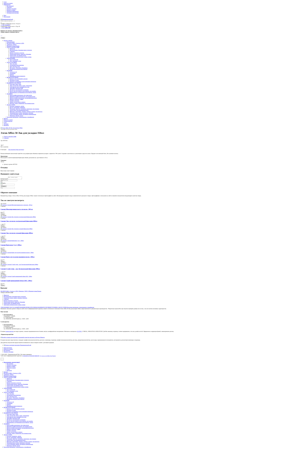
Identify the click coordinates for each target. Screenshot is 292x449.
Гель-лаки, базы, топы (15, 84)
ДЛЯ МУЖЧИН (11, 58)
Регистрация (7, 16)
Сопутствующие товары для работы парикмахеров (23, 114)
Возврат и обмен (11, 10)
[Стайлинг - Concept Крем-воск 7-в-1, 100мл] (12, 240)
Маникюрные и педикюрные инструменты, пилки (23, 92)
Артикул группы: (8, 164)
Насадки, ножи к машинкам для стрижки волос (22, 103)
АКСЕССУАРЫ (11, 104)
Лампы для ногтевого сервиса (17, 102)
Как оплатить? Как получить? (16, 149)
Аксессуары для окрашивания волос (19, 110)
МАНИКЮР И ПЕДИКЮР (14, 83)
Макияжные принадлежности (17, 76)
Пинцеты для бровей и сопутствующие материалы (23, 81)
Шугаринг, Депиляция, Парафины (19, 68)
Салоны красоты (8, 121)
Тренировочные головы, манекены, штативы (21, 113)
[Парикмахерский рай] (7, 19)
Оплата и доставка (11, 8)
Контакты (6, 125)
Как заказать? (10, 6)
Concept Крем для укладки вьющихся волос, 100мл (18, 257)
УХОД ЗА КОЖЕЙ (12, 62)
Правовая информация (12, 11)
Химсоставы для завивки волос (18, 55)
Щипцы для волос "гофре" (17, 99)
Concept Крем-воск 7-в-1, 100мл (11, 245)
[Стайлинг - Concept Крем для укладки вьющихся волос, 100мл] (17, 252)
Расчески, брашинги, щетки (17, 106)
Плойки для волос (14, 100)
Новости (8, 3)
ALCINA (79, 331)
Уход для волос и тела (15, 61)
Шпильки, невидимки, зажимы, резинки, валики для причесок (26, 111)
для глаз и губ (13, 72)
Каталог (8, 40)
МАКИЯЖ (9, 70)
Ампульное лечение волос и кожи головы (20, 57)
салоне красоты (9, 331)
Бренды (6, 118)
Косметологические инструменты (18, 69)
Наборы (12, 74)
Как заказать (7, 350)
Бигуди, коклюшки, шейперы (17, 107)
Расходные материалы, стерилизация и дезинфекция (20, 117)
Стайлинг (12, 51)
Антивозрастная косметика (17, 65)
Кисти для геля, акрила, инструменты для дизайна (23, 91)
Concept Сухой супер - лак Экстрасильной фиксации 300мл (20, 269)
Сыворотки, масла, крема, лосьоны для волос (15, 298)
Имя (2, 180)
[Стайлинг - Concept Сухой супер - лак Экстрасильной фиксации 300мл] (19, 264)
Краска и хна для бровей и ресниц (19, 78)
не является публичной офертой (31, 355)
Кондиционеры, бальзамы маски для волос (21, 50)
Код (2, 181)
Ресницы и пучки (14, 80)
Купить (2, 214)
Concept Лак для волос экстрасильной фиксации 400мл (19, 221)
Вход (5, 15)
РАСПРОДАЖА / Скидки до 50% (15, 43)
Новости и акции (8, 119)
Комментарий (4, 178)
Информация (7, 4)
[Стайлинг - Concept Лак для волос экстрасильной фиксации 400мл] (18, 217)
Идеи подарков (11, 42)
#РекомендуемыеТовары (13, 46)
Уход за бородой (14, 59)
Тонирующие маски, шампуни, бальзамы (20, 54)
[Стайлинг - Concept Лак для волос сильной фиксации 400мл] (16, 228)
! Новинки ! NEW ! (12, 44)
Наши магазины (8, 347)
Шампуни (12, 48)
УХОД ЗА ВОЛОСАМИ (13, 47)
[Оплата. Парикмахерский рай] (17, 345)
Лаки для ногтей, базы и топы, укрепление (21, 85)
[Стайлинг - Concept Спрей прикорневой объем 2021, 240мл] (16, 276)
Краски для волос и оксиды (17, 52)
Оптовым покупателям (13, 12)
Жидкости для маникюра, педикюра (19, 89)
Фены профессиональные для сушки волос (21, 95)
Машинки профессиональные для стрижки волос (22, 96)
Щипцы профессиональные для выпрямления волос (23, 98)
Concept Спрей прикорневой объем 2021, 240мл (16, 280)
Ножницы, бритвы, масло (16, 115)
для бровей (12, 73)
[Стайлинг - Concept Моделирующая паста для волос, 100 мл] (16, 205)
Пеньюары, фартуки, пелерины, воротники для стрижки (24, 109)
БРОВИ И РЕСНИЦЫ (12, 77)
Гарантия (9, 7)
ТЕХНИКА (10, 93)
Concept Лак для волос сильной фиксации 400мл (17, 233)
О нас (5, 2)
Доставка (6, 124)
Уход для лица (13, 63)
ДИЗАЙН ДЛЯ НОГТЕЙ (16, 88)
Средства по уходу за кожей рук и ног (19, 87)
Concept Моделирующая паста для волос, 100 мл (17, 209)
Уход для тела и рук (15, 66)
